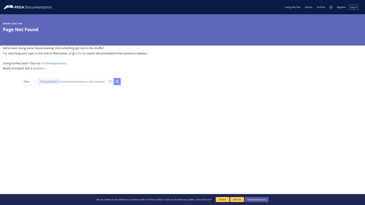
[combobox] (73, 81)
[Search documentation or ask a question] (117, 81)
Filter (26, 81)
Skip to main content (13, 3)
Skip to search (34, 3)
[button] (59, 82)
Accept (222, 199)
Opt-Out (237, 199)
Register (341, 7)
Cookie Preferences (257, 199)
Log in (353, 7)
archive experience (53, 63)
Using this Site (292, 7)
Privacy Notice (156, 199)
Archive (321, 7)
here (79, 53)
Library (308, 7)
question (38, 68)
